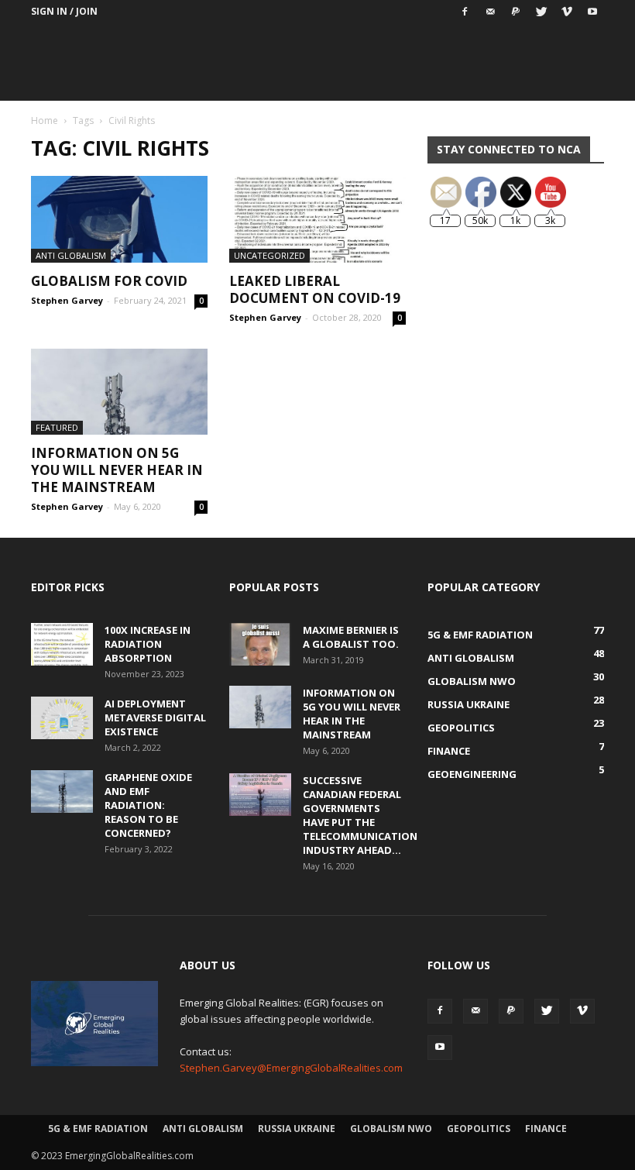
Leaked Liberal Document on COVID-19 (314, 289)
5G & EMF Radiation (98, 1128)
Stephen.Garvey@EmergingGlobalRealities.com (291, 1068)
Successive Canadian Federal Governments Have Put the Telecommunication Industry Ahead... (360, 815)
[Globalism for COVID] (119, 219)
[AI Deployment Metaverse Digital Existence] (62, 718)
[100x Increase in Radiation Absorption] (62, 644)
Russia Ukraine (296, 1128)
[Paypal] (515, 11)
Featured (57, 427)
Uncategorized (269, 255)
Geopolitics (478, 1128)
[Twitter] (541, 11)
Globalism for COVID (109, 281)
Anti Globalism (71, 255)
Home (44, 120)
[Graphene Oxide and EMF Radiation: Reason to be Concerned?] (62, 791)
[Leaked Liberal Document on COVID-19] (317, 219)
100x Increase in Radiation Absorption (147, 644)
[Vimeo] (566, 11)
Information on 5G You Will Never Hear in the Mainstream (117, 470)
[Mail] (490, 11)
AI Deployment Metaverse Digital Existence (155, 717)
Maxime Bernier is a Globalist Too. (351, 637)
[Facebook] (464, 11)
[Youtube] (592, 11)
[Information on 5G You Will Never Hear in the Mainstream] (119, 392)
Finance (546, 1128)
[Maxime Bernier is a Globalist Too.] (260, 644)
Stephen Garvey (67, 300)
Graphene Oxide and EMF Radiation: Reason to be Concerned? (148, 805)
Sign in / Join (64, 11)
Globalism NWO (391, 1128)
